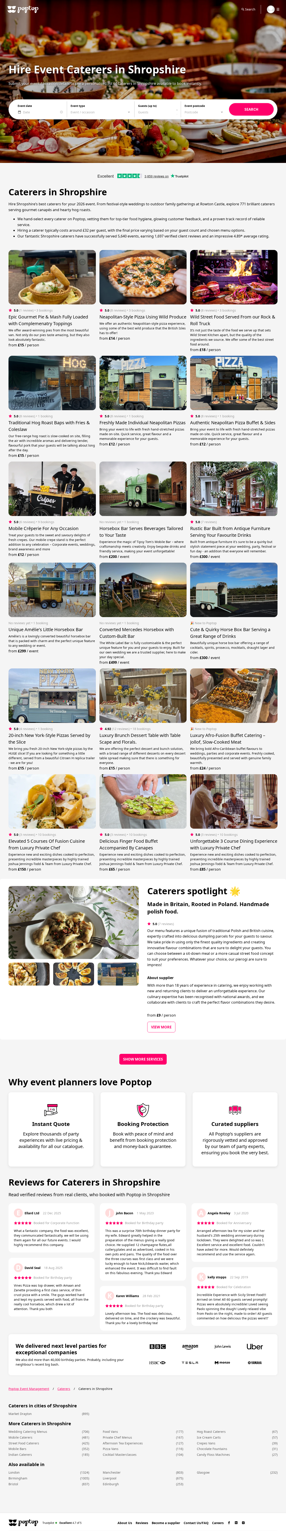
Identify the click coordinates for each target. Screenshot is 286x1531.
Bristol (13, 1484)
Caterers (63, 1389)
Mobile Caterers (20, 1437)
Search (250, 9)
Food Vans (110, 1431)
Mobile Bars (17, 1449)
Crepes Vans (206, 1443)
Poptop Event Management (28, 1389)
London (14, 1472)
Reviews (142, 1523)
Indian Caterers (20, 1454)
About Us (125, 1523)
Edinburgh (111, 1484)
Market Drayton (20, 1414)
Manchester (112, 1472)
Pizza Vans (110, 1449)
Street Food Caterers (23, 1443)
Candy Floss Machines (213, 1454)
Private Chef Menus (117, 1437)
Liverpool (109, 1478)
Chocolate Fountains (212, 1449)
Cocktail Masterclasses (120, 1454)
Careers (218, 1523)
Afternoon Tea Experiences (123, 1443)
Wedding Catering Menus (27, 1431)
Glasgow (203, 1472)
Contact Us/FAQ (196, 1523)
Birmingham (17, 1478)
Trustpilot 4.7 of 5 (62, 1523)
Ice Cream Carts (209, 1437)
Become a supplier (166, 1523)
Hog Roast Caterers (211, 1431)
